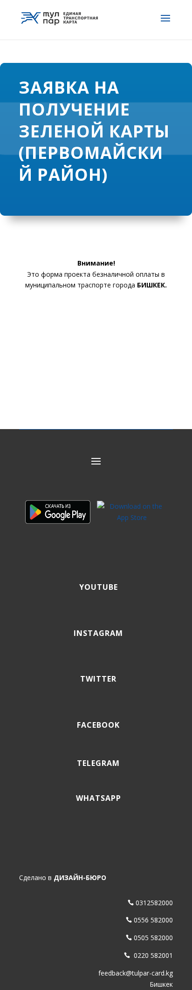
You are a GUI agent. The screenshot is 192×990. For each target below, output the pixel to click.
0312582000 (154, 902)
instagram (96, 633)
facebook (96, 725)
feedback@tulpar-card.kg (135, 973)
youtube (96, 587)
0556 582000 (153, 919)
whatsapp (96, 798)
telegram (96, 763)
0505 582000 (153, 937)
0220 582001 (152, 955)
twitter (96, 679)
